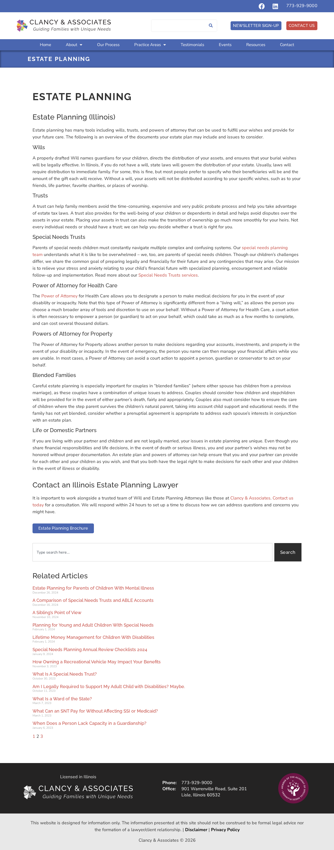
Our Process (108, 45)
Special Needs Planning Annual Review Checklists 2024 (90, 649)
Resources (255, 45)
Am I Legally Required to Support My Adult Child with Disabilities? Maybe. (109, 686)
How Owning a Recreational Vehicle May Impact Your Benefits (97, 661)
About (71, 45)
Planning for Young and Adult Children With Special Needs (93, 625)
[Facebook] (262, 6)
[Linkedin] (275, 6)
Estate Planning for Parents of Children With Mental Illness (93, 588)
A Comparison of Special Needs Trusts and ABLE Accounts (93, 600)
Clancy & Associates (250, 498)
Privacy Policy (225, 830)
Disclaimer (196, 830)
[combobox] (152, 552)
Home (45, 45)
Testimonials (192, 45)
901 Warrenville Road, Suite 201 (214, 789)
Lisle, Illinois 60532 (200, 795)
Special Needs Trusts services (168, 275)
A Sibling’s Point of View (57, 612)
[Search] (211, 26)
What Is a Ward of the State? (62, 698)
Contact (287, 45)
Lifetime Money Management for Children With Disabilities (93, 637)
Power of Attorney (59, 296)
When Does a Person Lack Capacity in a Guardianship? (89, 723)
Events (225, 45)
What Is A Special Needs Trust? (65, 674)
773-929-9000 (301, 6)
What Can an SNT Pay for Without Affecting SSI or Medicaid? (95, 711)
